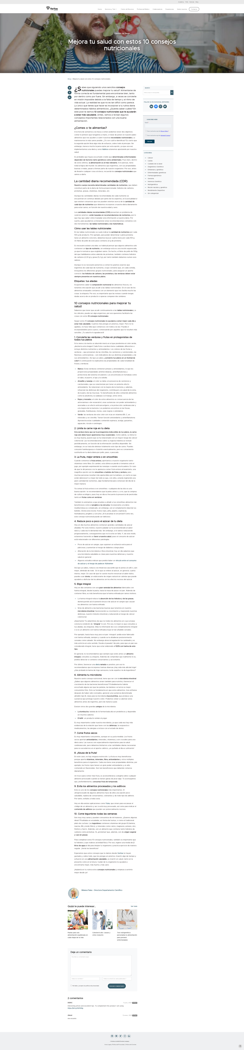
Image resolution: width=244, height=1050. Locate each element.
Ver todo (134, 906)
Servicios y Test (110, 9)
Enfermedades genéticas (157, 173)
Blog (197, 2)
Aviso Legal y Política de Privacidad (114, 1044)
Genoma (151, 179)
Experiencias (170, 9)
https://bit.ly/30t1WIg (75, 1008)
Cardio (150, 161)
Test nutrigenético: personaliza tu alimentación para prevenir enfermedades (127, 936)
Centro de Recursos (127, 9)
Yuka (108, 803)
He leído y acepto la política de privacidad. (85, 986)
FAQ (186, 2)
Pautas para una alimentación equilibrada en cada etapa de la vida (78, 935)
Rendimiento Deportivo (156, 190)
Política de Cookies (131, 1044)
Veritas (120, 853)
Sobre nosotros (182, 9)
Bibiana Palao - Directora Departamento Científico (101, 890)
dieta (98, 664)
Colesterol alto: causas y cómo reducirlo (101, 934)
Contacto (194, 9)
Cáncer (150, 158)
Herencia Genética (154, 181)
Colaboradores (157, 9)
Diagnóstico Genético (156, 167)
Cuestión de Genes (122, 33)
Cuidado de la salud (155, 164)
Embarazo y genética (155, 170)
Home (100, 9)
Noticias (191, 2)
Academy (181, 2)
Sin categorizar (153, 193)
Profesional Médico (143, 9)
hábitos (105, 149)
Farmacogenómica (154, 176)
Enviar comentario (116, 986)
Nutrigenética (121, 59)
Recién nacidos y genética (157, 187)
